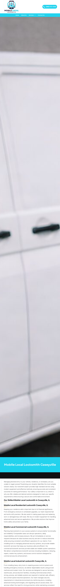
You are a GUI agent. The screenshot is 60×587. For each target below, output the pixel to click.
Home (17, 15)
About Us (23, 15)
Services (31, 15)
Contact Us (41, 15)
